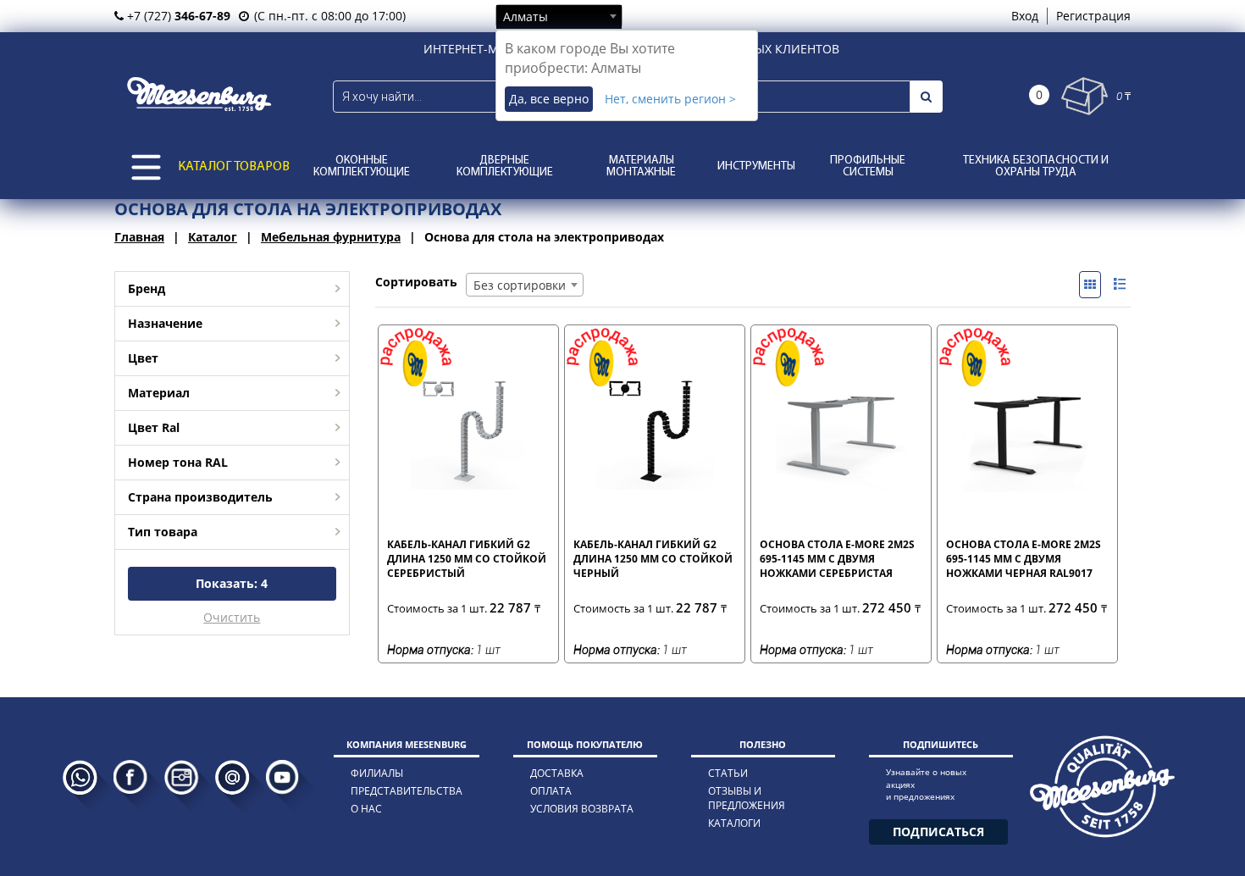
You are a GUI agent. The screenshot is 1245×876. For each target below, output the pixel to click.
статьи (728, 773)
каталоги (734, 823)
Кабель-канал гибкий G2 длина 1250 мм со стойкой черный (653, 558)
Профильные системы (867, 166)
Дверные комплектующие (504, 166)
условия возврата (582, 808)
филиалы (377, 773)
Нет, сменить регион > (670, 99)
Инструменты (756, 166)
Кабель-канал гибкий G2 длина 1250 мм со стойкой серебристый (466, 558)
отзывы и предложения (746, 798)
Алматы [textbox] (525, 16)
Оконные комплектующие (361, 166)
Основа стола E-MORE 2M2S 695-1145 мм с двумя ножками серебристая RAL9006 (837, 558)
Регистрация (1093, 16)
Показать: (232, 583)
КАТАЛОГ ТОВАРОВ (234, 167)
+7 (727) (177, 16)
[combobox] (558, 16)
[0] (1084, 96)
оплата (551, 791)
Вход (1024, 16)
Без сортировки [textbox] (519, 285)
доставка (557, 773)
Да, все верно (549, 99)
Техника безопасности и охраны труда (1036, 166)
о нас (366, 808)
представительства (406, 791)
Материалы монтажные (641, 166)
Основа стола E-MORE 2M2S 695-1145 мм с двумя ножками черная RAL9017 (1023, 558)
